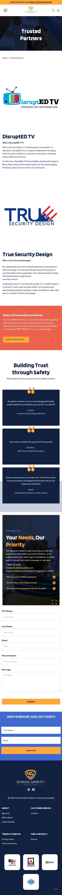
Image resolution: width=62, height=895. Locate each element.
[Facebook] (29, 790)
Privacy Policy (8, 839)
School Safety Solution (25, 798)
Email (4, 640)
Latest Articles (8, 822)
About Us (6, 813)
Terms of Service (9, 843)
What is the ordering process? (21, 582)
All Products (7, 817)
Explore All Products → (16, 339)
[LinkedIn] (33, 790)
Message (6, 669)
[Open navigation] (9, 10)
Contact (34, 813)
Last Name (7, 626)
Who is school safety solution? (21, 577)
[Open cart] (58, 10)
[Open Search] (53, 10)
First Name (7, 611)
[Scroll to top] (56, 889)
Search (34, 839)
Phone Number (9, 655)
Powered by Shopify (45, 798)
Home (5, 58)
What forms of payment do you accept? (26, 588)
